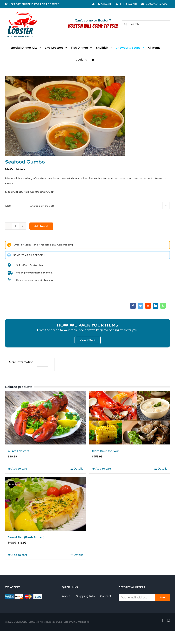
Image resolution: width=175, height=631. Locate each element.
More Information (21, 362)
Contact (105, 596)
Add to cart (41, 226)
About (66, 596)
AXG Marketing (81, 621)
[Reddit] (148, 305)
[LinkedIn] (155, 305)
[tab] (21, 362)
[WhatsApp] (162, 305)
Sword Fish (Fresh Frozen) (26, 537)
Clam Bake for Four (105, 451)
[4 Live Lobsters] (45, 417)
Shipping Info (85, 596)
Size (8, 205)
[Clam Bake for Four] (129, 417)
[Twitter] (140, 305)
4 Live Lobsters (18, 451)
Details (78, 468)
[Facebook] (133, 305)
